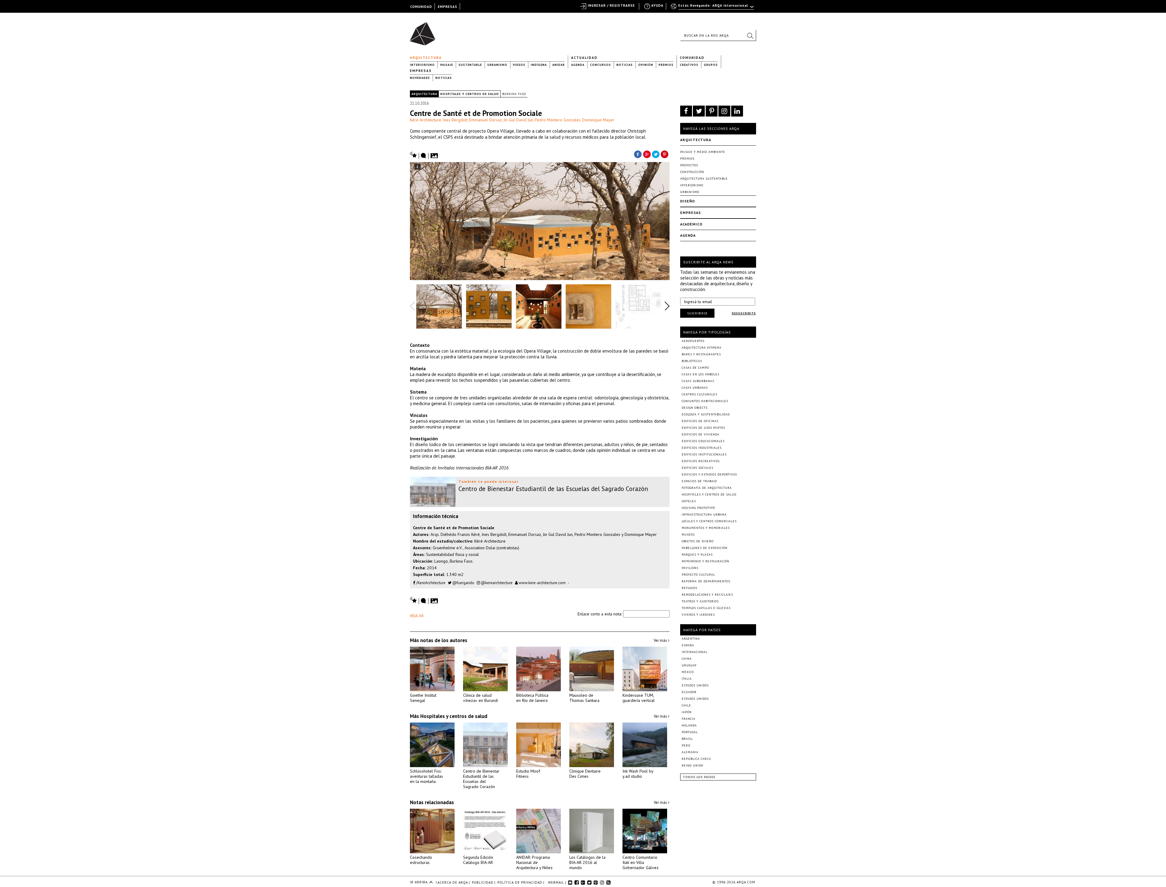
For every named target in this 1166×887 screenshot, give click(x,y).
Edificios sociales (697, 468)
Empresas (421, 71)
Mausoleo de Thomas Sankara (584, 697)
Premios (666, 65)
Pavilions (690, 568)
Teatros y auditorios (700, 601)
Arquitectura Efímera (701, 348)
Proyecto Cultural (698, 575)
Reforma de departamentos (706, 581)
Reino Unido (692, 765)
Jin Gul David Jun (518, 120)
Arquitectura (426, 58)
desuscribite (744, 313)
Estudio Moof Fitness (528, 773)
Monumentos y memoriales (706, 528)
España (688, 645)
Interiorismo (422, 65)
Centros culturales (699, 394)
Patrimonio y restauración (705, 561)
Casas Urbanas (695, 388)
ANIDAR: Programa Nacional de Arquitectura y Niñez (534, 862)
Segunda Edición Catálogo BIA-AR (478, 860)
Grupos (711, 65)
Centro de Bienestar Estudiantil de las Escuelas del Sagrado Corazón (481, 778)
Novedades (420, 78)
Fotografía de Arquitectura (707, 488)
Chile (686, 705)
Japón (687, 712)
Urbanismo (497, 65)
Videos (519, 65)
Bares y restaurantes (701, 354)
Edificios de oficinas (700, 421)
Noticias (624, 65)
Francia (688, 719)
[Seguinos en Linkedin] (737, 111)
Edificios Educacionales (703, 441)
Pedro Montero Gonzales (558, 120)
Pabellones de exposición (705, 548)
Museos (688, 535)
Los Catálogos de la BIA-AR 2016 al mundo (587, 862)
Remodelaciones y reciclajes (707, 595)
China (687, 659)
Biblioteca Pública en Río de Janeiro (532, 697)
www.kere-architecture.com (542, 582)
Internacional (694, 652)
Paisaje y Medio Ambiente (702, 152)
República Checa (696, 759)
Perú (686, 745)
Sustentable (470, 65)
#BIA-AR (417, 615)
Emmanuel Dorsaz (485, 120)
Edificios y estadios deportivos (709, 474)
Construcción (692, 172)
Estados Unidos (695, 685)
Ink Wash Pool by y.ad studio (637, 773)
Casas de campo (695, 368)
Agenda (578, 65)
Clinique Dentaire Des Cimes (585, 773)
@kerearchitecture (496, 582)
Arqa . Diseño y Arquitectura (424, 31)
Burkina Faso (514, 94)
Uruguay (689, 665)
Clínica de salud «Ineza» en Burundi (480, 697)
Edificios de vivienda (700, 434)
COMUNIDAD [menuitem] (421, 7)
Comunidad (692, 58)
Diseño (687, 201)
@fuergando (463, 582)
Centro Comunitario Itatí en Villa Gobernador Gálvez (640, 862)
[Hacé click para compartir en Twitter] (655, 153)
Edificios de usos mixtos (703, 428)
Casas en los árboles (700, 374)
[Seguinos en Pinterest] (712, 111)
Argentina (691, 639)
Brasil (687, 739)
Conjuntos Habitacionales (705, 401)
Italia (687, 679)
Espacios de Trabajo (699, 481)
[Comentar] (423, 156)
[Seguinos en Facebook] (686, 111)
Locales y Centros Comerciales (709, 521)
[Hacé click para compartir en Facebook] (637, 153)
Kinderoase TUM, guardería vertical (638, 697)
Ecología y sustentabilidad (706, 414)
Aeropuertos (693, 341)
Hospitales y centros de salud (469, 94)
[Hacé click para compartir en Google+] (646, 153)
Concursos (600, 65)
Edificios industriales (701, 448)
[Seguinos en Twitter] (699, 111)
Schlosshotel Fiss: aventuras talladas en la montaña (426, 776)
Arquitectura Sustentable (704, 179)
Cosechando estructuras (421, 860)
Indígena (539, 65)
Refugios (689, 588)
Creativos (689, 65)
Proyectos (689, 165)
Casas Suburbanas (698, 381)
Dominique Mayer (598, 120)
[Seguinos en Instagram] (724, 111)
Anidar (558, 65)
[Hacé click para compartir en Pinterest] (665, 153)
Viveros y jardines (698, 615)
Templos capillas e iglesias (706, 608)
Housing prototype (698, 508)
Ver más (661, 640)
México (688, 672)
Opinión (645, 65)
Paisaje (446, 65)
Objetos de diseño (698, 541)
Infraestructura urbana (704, 514)
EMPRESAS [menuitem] (447, 7)
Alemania (690, 752)
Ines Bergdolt (455, 120)
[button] (750, 35)
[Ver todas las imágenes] (435, 153)
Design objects (694, 408)
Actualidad (584, 58)
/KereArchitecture (430, 582)
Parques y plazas (697, 555)
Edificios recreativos (701, 461)
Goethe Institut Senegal (423, 697)
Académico (691, 224)
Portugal (690, 732)
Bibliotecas (692, 361)
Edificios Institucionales (704, 454)
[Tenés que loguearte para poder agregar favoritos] (413, 155)
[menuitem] (712, 8)
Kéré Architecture (425, 120)
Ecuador (689, 692)
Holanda (689, 725)
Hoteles (689, 501)
